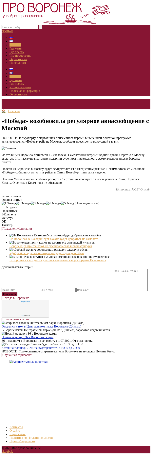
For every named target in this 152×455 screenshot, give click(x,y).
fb (8, 31)
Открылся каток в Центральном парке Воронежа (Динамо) (41, 326)
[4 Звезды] (53, 203)
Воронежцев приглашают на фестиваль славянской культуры (51, 246)
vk (11, 31)
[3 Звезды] (38, 203)
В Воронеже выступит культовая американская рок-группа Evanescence (58, 260)
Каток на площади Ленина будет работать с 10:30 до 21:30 (41, 347)
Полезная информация (25, 90)
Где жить (16, 48)
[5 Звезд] (67, 203)
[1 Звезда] (9, 203)
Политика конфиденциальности (31, 437)
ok (3, 31)
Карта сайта (18, 434)
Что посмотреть (20, 55)
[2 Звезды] (23, 203)
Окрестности (18, 59)
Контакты (16, 427)
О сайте (15, 430)
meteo (25, 316)
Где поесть (17, 52)
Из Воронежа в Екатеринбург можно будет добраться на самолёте (54, 239)
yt (6, 31)
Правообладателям (22, 441)
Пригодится (18, 62)
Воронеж (25, 301)
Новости (15, 45)
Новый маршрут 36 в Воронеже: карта (27, 337)
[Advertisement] (76, 394)
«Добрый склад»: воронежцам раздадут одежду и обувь (47, 253)
